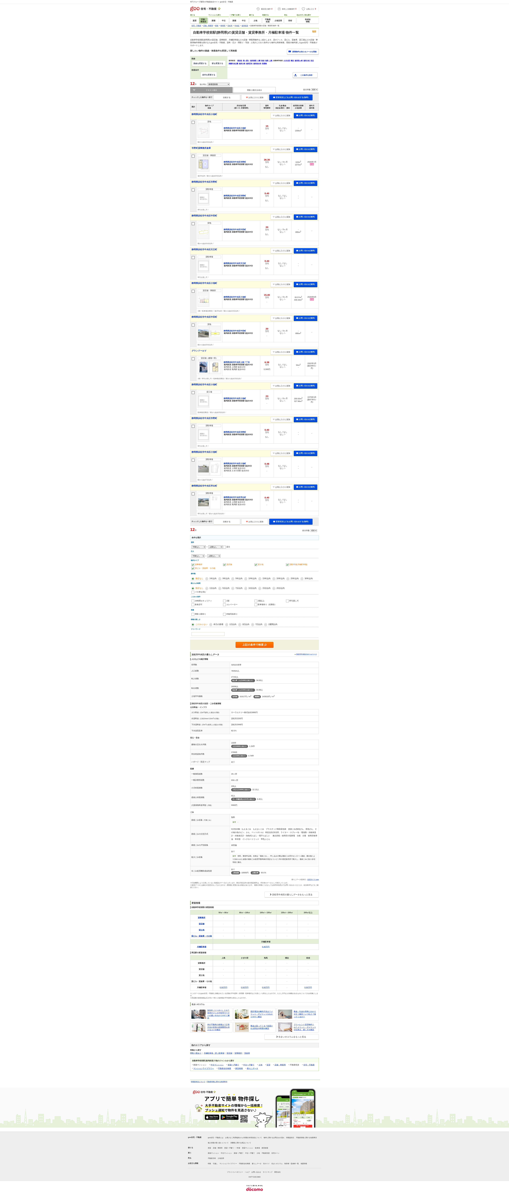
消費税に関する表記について (240, 1143)
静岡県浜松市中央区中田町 (204, 215)
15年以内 (266, 578)
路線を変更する (200, 63)
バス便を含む (200, 592)
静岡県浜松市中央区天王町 (204, 249)
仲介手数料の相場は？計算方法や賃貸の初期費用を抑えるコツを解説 (218, 1027)
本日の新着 (218, 624)
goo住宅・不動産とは (215, 1138)
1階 (227, 601)
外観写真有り (232, 614)
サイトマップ (267, 1172)
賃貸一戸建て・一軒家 (232, 1148)
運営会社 (277, 1172)
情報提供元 (290, 1138)
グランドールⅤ (199, 351)
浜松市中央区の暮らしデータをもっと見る (292, 894)
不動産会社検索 (224, 1068)
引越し (215, 1164)
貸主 (228, 547)
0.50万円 (223, 987)
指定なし (199, 578)
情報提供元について (198, 1082)
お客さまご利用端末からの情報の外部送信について (243, 1138)
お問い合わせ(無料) (307, 115)
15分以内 (266, 588)
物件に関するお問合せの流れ (274, 1138)
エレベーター (232, 604)
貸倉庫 (247, 1053)
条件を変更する (208, 75)
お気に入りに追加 (256, 97)
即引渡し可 (294, 601)
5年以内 (238, 578)
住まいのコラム (277, 1164)
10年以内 (252, 578)
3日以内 (245, 624)
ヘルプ (247, 1172)
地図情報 (304, 1164)
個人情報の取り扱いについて (218, 1143)
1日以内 (232, 624)
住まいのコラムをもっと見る (292, 1037)
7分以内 (238, 588)
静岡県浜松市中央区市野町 (204, 182)
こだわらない (201, 624)
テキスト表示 (211, 90)
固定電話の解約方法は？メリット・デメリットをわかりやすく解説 (262, 1014)
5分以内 (225, 588)
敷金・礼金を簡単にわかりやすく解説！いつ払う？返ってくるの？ (305, 1014)
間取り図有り (200, 614)
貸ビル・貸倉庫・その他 (205, 568)
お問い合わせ (256, 1172)
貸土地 (260, 564)
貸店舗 (229, 564)
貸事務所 (198, 564)
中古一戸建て (248, 1065)
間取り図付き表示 (254, 90)
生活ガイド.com (313, 879)
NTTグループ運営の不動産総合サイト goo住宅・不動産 (211, 2)
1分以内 (212, 588)
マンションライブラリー (203, 1068)
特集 (209, 1164)
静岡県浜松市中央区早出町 (204, 486)
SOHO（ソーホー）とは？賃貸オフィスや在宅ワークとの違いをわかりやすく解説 (218, 1014)
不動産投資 (266, 1153)
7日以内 (258, 624)
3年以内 (225, 578)
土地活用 (221, 1158)
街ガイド (266, 1164)
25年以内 (295, 578)
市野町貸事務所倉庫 (201, 148)
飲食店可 (198, 604)
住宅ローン (275, 1153)
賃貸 (268, 1065)
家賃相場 (239, 1068)
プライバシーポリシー (235, 1172)
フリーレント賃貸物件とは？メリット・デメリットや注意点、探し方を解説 (305, 1027)
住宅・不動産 (309, 1065)
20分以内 (281, 588)
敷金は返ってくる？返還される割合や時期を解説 (262, 1027)
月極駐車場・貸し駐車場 (214, 1053)
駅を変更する (217, 63)
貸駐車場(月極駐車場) (298, 564)
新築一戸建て (233, 1065)
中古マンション (217, 1065)
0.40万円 (265, 947)
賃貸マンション (247, 1148)
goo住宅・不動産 (194, 1137)
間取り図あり (195, 1053)
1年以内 (212, 578)
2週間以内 (272, 624)
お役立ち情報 (193, 1163)
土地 (260, 1065)
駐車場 (257, 1148)
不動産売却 (212, 1158)
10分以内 (252, 588)
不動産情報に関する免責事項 (217, 1082)
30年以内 (309, 578)
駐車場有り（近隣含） (267, 604)
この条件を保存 (306, 75)
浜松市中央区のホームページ (306, 654)
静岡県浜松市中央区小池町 (204, 114)
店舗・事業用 (280, 1065)
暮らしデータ (252, 1068)
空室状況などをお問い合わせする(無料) (292, 97)
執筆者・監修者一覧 (291, 1164)
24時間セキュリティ (203, 601)
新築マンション (213, 1153)
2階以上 (261, 601)
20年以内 (281, 578)
